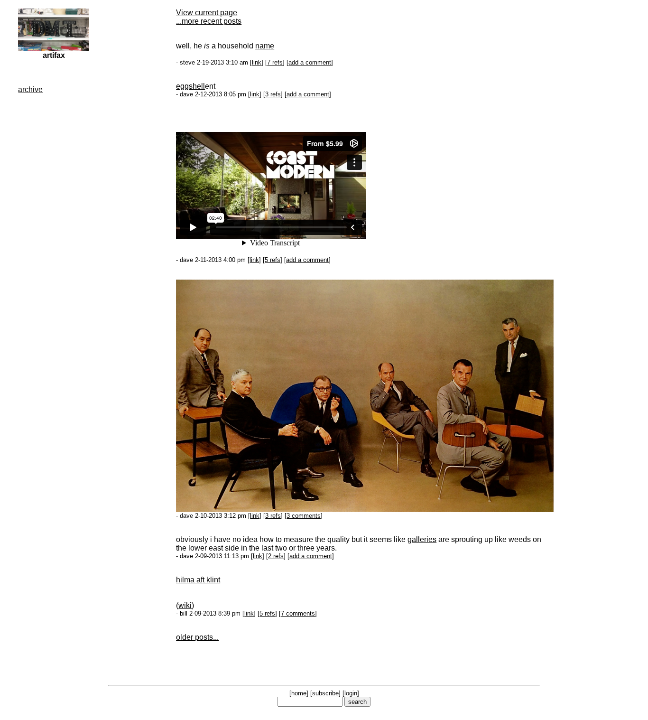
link (256, 62)
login (350, 693)
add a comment (309, 62)
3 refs (273, 94)
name (264, 46)
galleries (421, 539)
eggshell (190, 86)
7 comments (298, 613)
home (298, 693)
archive (30, 89)
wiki (185, 605)
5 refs (272, 259)
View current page (206, 13)
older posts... (197, 637)
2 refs (276, 556)
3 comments (304, 515)
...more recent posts (208, 21)
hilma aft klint (198, 580)
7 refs (275, 62)
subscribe (325, 693)
